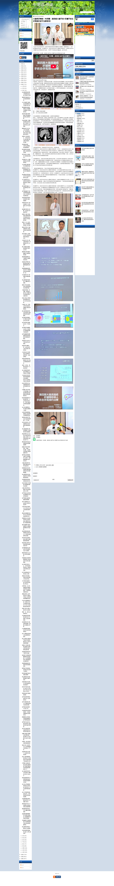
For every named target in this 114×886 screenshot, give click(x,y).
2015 (22, 68)
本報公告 (33, 12)
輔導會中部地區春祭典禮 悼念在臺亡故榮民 (26, 670)
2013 (22, 63)
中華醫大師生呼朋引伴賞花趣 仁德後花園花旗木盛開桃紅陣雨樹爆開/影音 (26, 392)
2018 (22, 74)
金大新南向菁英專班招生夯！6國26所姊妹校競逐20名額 (87, 219)
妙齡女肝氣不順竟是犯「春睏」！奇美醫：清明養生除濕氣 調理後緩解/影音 (26, 449)
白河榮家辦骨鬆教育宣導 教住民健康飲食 (26, 630)
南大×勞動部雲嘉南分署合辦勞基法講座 (26, 635)
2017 (22, 72)
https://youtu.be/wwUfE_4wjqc (40, 80)
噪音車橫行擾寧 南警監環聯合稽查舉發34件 (26, 544)
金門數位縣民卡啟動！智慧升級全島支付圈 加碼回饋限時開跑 (88, 158)
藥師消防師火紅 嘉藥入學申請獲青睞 (26, 554)
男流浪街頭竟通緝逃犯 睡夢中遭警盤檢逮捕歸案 (26, 539)
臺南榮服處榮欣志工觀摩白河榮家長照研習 (26, 258)
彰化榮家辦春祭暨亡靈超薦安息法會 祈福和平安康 (26, 94)
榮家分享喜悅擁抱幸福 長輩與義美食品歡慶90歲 (26, 286)
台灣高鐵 (23, 21)
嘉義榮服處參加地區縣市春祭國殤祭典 (26, 665)
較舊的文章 (70, 480)
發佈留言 (35, 476)
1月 (23, 86)
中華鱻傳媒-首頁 (25, 19)
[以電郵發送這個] (48, 465)
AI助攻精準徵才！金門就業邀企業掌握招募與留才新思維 (88, 212)
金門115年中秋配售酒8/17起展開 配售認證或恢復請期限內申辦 (88, 181)
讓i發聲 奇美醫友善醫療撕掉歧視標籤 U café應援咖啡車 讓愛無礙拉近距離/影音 (26, 658)
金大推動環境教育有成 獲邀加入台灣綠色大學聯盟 (26, 372)
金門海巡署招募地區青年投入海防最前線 (26, 698)
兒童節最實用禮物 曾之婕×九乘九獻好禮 (26, 832)
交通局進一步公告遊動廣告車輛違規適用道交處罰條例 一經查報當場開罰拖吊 (26, 588)
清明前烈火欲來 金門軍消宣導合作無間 (26, 342)
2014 (22, 66)
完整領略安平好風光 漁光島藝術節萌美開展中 (26, 683)
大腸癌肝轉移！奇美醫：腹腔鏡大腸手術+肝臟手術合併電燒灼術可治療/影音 (26, 292)
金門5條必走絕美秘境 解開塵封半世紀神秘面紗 (26, 494)
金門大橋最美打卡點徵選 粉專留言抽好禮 (26, 503)
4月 (23, 835)
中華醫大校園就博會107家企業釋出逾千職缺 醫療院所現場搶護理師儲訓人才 (26, 766)
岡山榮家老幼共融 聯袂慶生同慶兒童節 (26, 678)
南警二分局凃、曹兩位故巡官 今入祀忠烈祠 (26, 367)
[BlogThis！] (50, 465)
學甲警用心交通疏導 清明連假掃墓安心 (26, 156)
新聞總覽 (78, 113)
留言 (22, 35)
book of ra (57, 873)
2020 (22, 78)
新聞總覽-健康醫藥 (43, 466)
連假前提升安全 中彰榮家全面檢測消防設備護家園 (26, 805)
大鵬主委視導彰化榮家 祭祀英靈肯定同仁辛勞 (26, 489)
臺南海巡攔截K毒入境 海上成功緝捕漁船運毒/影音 (26, 515)
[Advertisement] (87, 45)
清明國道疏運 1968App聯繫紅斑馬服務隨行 (26, 146)
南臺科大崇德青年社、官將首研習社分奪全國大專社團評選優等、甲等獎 (26, 139)
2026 (22, 858)
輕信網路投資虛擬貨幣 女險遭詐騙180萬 (26, 151)
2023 (22, 84)
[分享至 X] (51, 465)
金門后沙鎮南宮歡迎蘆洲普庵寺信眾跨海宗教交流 (26, 730)
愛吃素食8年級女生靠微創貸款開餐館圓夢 (26, 443)
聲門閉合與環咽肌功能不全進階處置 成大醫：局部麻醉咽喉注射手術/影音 (26, 457)
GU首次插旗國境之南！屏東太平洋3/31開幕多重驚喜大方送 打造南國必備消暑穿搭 (26, 603)
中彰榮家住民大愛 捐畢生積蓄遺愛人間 (26, 276)
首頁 (21, 12)
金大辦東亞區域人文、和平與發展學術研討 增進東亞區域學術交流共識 (26, 567)
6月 (23, 839)
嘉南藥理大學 (24, 27)
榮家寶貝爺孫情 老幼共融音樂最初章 (26, 99)
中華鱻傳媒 (43, 4)
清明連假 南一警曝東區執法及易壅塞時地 (26, 161)
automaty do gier (22, 0)
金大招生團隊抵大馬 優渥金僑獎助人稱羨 (26, 409)
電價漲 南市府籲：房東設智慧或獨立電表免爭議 (26, 577)
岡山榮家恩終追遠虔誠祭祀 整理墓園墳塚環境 (26, 476)
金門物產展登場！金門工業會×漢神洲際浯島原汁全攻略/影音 (88, 196)
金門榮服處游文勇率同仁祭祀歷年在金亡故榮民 (26, 549)
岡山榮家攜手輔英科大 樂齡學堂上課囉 (26, 281)
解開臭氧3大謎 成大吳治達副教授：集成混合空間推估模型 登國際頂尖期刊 (26, 131)
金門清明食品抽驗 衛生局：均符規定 (26, 324)
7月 (23, 841)
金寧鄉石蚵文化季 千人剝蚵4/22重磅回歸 (26, 753)
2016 (22, 70)
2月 (23, 88)
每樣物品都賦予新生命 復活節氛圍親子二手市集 (26, 419)
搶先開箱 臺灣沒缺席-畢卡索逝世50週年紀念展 (26, 176)
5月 (23, 837)
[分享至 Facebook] (53, 465)
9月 (23, 846)
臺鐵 (22, 23)
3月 (23, 90)
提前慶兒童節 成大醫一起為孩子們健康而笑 (26, 211)
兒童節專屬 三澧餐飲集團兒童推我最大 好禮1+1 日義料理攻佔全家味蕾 (26, 123)
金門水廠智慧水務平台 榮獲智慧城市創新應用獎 (26, 703)
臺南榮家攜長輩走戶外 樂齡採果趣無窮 (26, 810)
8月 (23, 844)
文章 (22, 33)
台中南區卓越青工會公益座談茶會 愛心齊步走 (26, 582)
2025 (22, 856)
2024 (22, 854)
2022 (22, 82)
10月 (23, 848)
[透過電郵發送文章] (46, 465)
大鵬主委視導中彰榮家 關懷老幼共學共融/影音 (26, 464)
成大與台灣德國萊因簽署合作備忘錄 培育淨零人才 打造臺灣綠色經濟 (26, 787)
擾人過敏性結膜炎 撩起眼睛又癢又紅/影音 (26, 248)
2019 (22, 76)
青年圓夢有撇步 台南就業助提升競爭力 (26, 188)
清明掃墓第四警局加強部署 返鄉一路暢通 (26, 199)
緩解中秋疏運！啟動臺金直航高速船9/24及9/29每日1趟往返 (88, 173)
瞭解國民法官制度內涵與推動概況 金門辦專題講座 (26, 718)
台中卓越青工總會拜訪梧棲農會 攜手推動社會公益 (26, 104)
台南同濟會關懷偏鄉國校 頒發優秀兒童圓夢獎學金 (26, 414)
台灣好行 (23, 25)
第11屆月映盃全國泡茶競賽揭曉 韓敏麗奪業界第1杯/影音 (88, 204)
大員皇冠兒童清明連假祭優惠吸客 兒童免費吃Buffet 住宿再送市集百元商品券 (26, 378)
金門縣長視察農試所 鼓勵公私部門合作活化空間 (26, 319)
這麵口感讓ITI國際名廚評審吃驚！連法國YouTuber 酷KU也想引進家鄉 (26, 736)
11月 (23, 850)
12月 (23, 852)
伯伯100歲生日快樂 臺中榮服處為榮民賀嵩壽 (26, 484)
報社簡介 (26, 12)
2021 (22, 80)
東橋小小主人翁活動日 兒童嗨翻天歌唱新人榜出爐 (26, 224)
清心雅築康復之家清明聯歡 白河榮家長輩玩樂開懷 (26, 430)
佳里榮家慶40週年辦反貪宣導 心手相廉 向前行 (26, 800)
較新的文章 (36, 480)
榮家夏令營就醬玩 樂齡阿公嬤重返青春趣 (26, 253)
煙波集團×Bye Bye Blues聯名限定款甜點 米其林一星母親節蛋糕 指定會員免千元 (26, 436)
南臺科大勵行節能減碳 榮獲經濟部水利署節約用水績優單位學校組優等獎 (26, 217)
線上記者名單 (40, 12)
